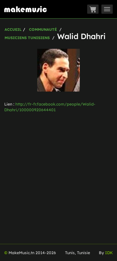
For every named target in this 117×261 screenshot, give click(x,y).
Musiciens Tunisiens (27, 37)
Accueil (13, 29)
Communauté (43, 29)
